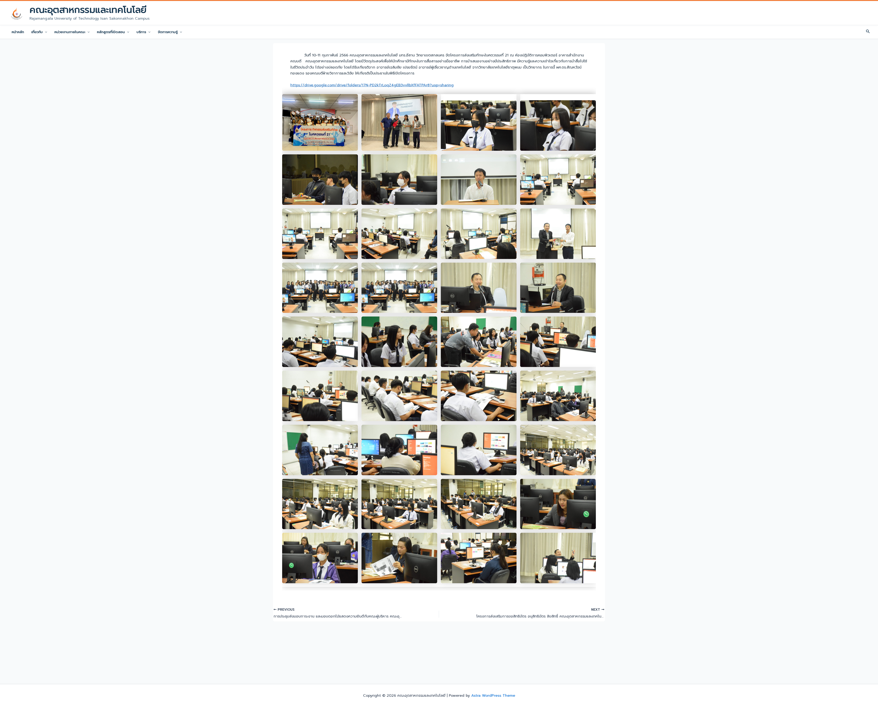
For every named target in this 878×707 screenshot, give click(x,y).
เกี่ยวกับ (37, 31)
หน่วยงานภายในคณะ (69, 31)
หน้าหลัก (18, 31)
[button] (45, 32)
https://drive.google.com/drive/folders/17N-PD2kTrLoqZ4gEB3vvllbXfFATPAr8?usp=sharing (372, 85)
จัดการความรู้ (168, 31)
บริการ (141, 31)
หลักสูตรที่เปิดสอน (111, 31)
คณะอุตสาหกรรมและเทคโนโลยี (88, 10)
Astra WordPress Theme (493, 695)
